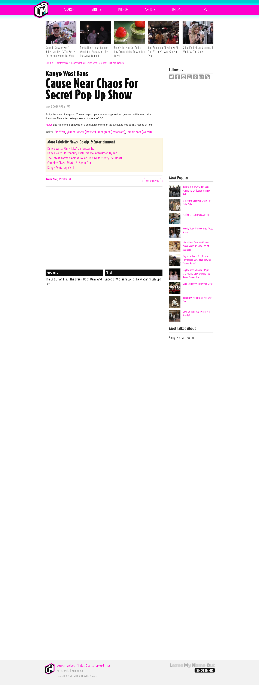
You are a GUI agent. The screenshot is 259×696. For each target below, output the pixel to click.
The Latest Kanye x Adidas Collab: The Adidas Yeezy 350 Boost (84, 158)
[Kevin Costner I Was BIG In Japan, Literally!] (174, 315)
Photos (123, 10)
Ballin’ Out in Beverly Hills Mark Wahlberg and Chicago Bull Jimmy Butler (196, 191)
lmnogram (111, 132)
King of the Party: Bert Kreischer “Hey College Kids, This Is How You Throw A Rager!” (197, 260)
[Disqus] (104, 230)
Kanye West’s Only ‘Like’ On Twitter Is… (71, 148)
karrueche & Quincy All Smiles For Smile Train (197, 203)
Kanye (49, 124)
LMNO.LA (41, 10)
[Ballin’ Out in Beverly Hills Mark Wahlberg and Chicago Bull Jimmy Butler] (174, 191)
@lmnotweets (81, 132)
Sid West (60, 132)
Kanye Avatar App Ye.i (60, 168)
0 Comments (152, 181)
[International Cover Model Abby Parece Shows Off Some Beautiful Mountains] (174, 246)
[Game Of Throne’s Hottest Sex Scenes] (174, 288)
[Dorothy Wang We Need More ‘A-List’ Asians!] (174, 232)
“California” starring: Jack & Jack (196, 214)
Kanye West (52, 179)
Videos (96, 10)
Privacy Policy (63, 670)
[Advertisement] (104, 311)
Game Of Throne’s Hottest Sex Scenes (198, 284)
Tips (204, 10)
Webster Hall (65, 179)
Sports (150, 10)
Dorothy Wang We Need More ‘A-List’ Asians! (198, 230)
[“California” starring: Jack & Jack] (174, 218)
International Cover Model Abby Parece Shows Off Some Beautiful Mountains (196, 246)
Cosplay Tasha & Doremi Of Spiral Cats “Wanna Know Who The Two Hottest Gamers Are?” (196, 274)
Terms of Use (77, 670)
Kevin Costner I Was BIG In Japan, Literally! (196, 313)
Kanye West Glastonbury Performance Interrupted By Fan (82, 153)
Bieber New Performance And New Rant (197, 300)
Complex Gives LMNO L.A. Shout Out (69, 163)
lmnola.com (140, 132)
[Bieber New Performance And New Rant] (174, 302)
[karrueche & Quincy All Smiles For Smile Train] (174, 205)
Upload (177, 10)
